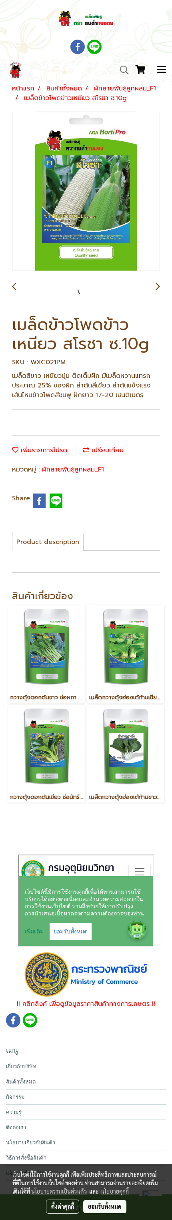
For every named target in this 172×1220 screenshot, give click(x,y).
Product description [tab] (47, 542)
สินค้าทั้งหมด (21, 1082)
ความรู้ (14, 1112)
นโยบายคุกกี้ (115, 1191)
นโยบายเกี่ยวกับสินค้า (30, 1143)
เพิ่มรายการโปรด (42, 450)
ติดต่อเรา (16, 1127)
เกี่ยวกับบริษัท (21, 1066)
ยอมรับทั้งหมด (105, 1206)
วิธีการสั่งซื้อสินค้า (26, 1158)
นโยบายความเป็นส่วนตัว (59, 1191)
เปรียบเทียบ (106, 450)
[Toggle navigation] (161, 70)
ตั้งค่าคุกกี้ (62, 1206)
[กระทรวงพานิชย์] (86, 974)
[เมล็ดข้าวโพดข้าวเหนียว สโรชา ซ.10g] (86, 191)
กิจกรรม (15, 1097)
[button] (122, 70)
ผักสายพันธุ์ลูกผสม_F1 (73, 469)
